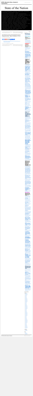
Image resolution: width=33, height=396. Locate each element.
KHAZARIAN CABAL (10, 22)
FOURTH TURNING (25, 17)
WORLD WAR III (16, 29)
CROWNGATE (15, 17)
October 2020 (26, 321)
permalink (12, 43)
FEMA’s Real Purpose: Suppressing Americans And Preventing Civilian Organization (28, 101)
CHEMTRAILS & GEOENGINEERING (5, 16)
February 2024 (26, 298)
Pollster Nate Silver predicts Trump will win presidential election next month (27, 111)
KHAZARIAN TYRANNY (24, 22)
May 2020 (26, 324)
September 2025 (26, 293)
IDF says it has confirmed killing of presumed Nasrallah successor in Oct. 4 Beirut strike (28, 271)
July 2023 (26, 302)
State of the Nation (8, 37)
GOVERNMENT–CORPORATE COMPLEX (12, 18)
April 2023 (26, 304)
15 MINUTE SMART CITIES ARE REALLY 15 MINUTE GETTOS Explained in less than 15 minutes (28, 244)
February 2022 (26, 312)
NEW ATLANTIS (29, 23)
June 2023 (26, 303)
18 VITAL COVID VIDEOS (14, 11)
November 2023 (26, 300)
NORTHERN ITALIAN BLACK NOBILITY (6, 24)
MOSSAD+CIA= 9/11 (25, 23)
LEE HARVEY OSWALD (10, 23)
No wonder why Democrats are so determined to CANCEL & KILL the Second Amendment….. (28, 230)
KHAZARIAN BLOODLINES (4, 22)
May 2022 (26, 310)
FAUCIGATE (22, 17)
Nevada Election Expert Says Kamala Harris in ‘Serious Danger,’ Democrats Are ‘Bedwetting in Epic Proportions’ (28, 212)
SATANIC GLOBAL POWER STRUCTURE (6, 28)
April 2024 (26, 297)
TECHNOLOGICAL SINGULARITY (19, 28)
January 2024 (26, 299)
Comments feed (26, 333)
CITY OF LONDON (19, 16)
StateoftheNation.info (27, 38)
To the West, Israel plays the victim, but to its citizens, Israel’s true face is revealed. (28, 269)
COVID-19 (11, 17)
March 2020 (26, 325)
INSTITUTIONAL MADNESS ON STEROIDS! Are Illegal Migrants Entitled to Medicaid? (28, 191)
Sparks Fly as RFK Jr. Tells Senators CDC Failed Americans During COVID (28, 35)
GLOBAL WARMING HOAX (4, 18)
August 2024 (26, 295)
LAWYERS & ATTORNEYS (4, 23)
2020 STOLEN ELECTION (26, 11)
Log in (25, 332)
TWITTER (24, 28)
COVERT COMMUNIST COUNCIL (5, 17)
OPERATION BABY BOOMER (22, 24)
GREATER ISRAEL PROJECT (19, 18)
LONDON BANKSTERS (15, 23)
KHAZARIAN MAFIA (19, 22)
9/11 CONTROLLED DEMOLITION (11, 12)
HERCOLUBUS (27, 18)
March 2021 (26, 318)
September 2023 (26, 301)
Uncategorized (7, 43)
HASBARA (24, 18)
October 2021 (26, 314)
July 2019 (26, 328)
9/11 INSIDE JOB (16, 12)
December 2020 (26, 320)
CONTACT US (23, 16)
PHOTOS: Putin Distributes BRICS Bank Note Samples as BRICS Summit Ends (28, 58)
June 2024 (26, 296)
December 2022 (26, 306)
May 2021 (26, 317)
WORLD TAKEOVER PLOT (12, 29)
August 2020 (26, 322)
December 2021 (26, 313)
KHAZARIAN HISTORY (14, 22)
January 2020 (26, 326)
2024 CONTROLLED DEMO (4, 12)
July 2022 (26, 309)
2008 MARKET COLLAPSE (20, 11)
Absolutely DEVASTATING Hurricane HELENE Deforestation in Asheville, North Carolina (28, 150)
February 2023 (26, 305)
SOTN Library (14, 28)
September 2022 (26, 308)
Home (2, 11)
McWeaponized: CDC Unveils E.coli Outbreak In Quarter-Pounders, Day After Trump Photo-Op (28, 236)
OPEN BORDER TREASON (16, 24)
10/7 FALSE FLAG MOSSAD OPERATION (8, 11)
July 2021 (26, 316)
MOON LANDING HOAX (20, 23)
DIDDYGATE (19, 17)
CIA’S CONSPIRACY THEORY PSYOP (13, 16)
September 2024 (26, 294)
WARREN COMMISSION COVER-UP (5, 29)
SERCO (11, 28)
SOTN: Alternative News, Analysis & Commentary (9, 2)
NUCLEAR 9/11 (11, 24)
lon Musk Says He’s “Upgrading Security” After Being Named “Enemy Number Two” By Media (28, 226)
